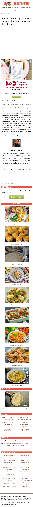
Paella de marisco (17, 365)
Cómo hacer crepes (16, 264)
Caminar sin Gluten (9, 465)
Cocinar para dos (25, 465)
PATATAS (24, 422)
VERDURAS (8, 424)
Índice (3, 7)
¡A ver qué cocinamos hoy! (9, 489)
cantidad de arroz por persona (19, 443)
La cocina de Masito (9, 478)
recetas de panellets (18, 441)
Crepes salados (16, 284)
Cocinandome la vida (25, 472)
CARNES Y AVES (8, 420)
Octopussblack (25, 469)
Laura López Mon (25, 475)
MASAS (8, 427)
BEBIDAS (24, 433)
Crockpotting (25, 455)
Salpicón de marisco (16, 325)
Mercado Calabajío (9, 460)
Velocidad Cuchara (9, 458)
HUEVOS (24, 427)
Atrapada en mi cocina (8, 467)
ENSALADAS (24, 424)
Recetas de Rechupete (25, 458)
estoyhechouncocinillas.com (11, 160)
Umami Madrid (25, 467)
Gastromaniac (25, 486)
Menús (7, 13)
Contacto (29, 7)
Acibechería (9, 472)
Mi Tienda (8, 7)
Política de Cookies (11, 496)
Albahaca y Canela (9, 483)
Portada (3, 13)
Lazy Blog (9, 480)
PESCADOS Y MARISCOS (24, 420)
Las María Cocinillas (9, 455)
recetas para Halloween (10, 448)
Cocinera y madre (25, 460)
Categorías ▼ (16, 7)
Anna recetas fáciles (9, 462)
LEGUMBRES (24, 417)
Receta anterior (8, 169)
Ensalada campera (16, 304)
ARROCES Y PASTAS (8, 417)
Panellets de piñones (17, 244)
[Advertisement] (16, 42)
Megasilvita (9, 469)
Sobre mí (23, 7)
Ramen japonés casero (16, 224)
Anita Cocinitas (25, 489)
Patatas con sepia (17, 385)
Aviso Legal (3, 496)
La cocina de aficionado (9, 486)
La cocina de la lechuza (25, 480)
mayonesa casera (17, 408)
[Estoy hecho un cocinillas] (16, 4)
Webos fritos (25, 462)
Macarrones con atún (16, 345)
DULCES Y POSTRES (8, 422)
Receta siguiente (24, 169)
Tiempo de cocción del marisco (15, 445)
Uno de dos (25, 478)
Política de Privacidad (21, 496)
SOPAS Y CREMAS (8, 433)
